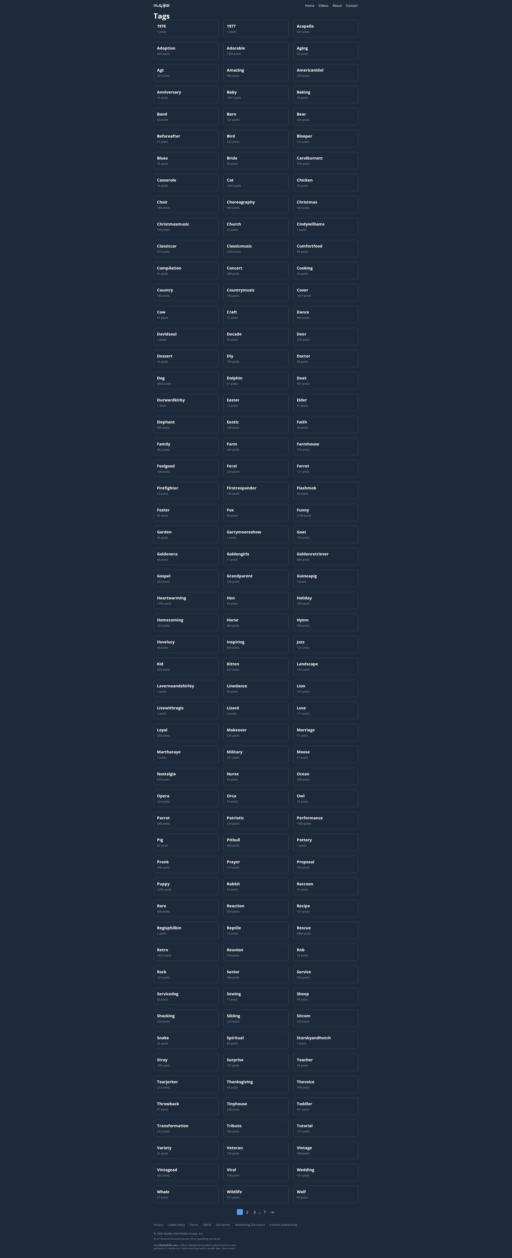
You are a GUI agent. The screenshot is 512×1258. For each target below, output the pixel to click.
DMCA (207, 1225)
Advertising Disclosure (250, 1225)
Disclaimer (223, 1225)
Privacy (158, 1225)
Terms (194, 1225)
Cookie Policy (176, 1225)
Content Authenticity (283, 1225)
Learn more (228, 1248)
